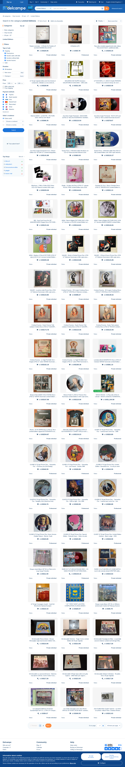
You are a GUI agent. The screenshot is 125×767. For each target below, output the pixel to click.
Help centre (73, 745)
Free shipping (9, 88)
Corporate (6, 747)
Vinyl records (8, 32)
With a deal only (9, 86)
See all (22, 26)
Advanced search (117, 8)
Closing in (8, 76)
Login (21, 2)
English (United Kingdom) (113, 2)
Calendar (39, 747)
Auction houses (11, 60)
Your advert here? (14, 143)
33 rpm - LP (7, 35)
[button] (102, 8)
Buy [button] (31, 2)
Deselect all (6, 112)
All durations (8, 69)
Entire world (8, 118)
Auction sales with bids (13, 55)
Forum (38, 749)
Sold (6, 63)
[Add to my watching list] (55, 27)
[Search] (106, 8)
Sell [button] (36, 2)
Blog (38, 745)
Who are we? (7, 745)
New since (8, 72)
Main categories (9, 30)
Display (100, 21)
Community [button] (44, 2)
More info (73, 763)
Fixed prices (10, 53)
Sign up (9, 2)
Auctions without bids (12, 58)
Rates (4, 749)
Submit (13, 130)
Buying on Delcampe (76, 747)
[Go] (103, 726)
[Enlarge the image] (43, 34)
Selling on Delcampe (76, 749)
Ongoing (7, 51)
